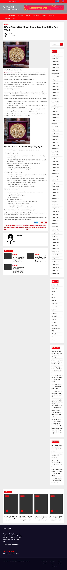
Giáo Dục (28, 15)
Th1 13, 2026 (15, 261)
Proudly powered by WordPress (9, 560)
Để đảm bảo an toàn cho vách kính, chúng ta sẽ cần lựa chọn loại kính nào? (36, 227)
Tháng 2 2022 (55, 201)
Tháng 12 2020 (55, 230)
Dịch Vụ (53, 291)
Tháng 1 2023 (55, 176)
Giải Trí (53, 297)
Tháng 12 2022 (55, 180)
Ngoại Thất (54, 307)
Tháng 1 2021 (55, 226)
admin (11, 33)
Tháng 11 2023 (55, 145)
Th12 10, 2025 (38, 261)
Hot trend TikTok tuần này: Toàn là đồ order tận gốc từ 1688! (57, 361)
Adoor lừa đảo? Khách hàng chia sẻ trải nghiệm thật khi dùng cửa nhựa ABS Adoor (18, 269)
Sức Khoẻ (54, 316)
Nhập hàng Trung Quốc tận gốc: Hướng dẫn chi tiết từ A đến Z (40, 518)
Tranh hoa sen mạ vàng (10, 72)
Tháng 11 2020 (55, 233)
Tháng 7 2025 (55, 86)
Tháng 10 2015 (55, 273)
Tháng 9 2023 (55, 151)
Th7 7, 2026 (8, 520)
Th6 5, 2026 (54, 520)
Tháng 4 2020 (55, 254)
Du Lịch (53, 294)
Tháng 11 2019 (55, 267)
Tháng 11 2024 (55, 111)
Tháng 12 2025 (55, 73)
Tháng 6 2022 (55, 189)
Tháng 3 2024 (55, 133)
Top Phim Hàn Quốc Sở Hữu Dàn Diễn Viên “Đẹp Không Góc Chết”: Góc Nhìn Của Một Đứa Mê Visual (57, 403)
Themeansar (27, 560)
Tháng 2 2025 (55, 101)
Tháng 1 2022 (55, 205)
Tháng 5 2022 (55, 192)
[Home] (5, 15)
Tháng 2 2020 (55, 261)
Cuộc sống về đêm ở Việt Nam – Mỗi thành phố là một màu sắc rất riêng (10, 519)
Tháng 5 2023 (55, 164)
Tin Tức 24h (8, 7)
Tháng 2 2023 (55, 173)
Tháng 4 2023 (55, 167)
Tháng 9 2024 (55, 117)
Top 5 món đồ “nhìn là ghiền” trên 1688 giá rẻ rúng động (57, 386)
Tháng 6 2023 (55, 161)
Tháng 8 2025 (55, 83)
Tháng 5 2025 (55, 92)
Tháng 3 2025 (55, 98)
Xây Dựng (54, 333)
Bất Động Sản (12, 15)
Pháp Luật (44, 15)
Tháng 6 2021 (55, 220)
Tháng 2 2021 (55, 223)
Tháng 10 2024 (55, 114)
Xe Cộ (14, 18)
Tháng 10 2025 (55, 77)
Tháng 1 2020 (55, 264)
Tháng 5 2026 (55, 61)
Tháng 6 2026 (55, 58)
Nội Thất (6, 24)
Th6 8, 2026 (24, 520)
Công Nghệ (20, 15)
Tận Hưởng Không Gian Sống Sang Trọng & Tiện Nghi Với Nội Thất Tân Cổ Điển (15, 227)
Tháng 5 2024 (55, 126)
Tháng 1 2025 (55, 105)
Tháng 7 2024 (55, 120)
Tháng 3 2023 (55, 170)
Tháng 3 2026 (55, 64)
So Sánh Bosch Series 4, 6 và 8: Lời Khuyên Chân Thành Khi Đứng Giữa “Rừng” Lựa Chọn (18, 258)
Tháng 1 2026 (55, 70)
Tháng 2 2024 (55, 136)
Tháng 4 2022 (55, 195)
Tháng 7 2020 (55, 245)
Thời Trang (7, 18)
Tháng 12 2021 (55, 208)
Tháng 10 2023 (55, 148)
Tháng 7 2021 (55, 217)
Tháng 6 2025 (55, 89)
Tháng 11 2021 (55, 211)
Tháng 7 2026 (55, 55)
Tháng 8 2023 (55, 155)
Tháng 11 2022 (55, 183)
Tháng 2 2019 (55, 270)
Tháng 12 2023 (55, 142)
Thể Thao (51, 15)
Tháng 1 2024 (55, 139)
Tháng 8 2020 (55, 242)
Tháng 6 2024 (55, 123)
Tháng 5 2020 (55, 251)
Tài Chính (54, 319)
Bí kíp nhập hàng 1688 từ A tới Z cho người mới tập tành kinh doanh (56, 519)
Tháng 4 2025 (55, 95)
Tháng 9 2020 (55, 239)
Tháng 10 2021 (55, 214)
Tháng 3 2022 (55, 198)
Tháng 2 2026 (55, 67)
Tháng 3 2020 (55, 258)
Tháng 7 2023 (55, 158)
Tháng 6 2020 (55, 248)
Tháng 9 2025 (55, 80)
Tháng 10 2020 (55, 236)
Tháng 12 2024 (55, 108)
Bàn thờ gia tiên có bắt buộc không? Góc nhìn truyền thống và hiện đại (40, 258)
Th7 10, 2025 (15, 272)
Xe (52, 337)
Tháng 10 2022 (55, 186)
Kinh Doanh (36, 15)
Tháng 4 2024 (55, 130)
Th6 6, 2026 (39, 520)
